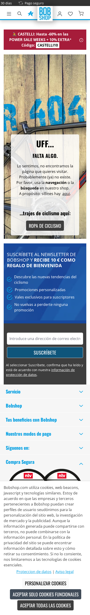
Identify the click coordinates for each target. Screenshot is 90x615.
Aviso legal (64, 571)
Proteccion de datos (33, 571)
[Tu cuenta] (59, 13)
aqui (66, 193)
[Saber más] (81, 40)
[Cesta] (81, 13)
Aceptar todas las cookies (45, 605)
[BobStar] (30, 13)
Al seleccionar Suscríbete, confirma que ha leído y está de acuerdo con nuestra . (44, 370)
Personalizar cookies (45, 583)
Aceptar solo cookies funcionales (45, 594)
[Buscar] (19, 13)
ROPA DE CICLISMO (45, 225)
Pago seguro (30, 3)
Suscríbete (45, 352)
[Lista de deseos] (70, 13)
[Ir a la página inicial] (45, 13)
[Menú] (9, 13)
